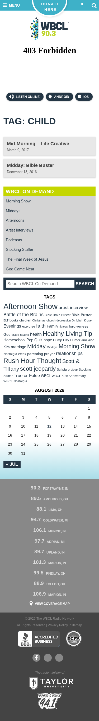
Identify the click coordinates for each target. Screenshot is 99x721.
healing (24, 334)
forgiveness (78, 326)
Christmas (38, 320)
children (25, 320)
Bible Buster (82, 315)
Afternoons (15, 220)
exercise (28, 326)
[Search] (94, 5)
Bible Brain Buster (57, 315)
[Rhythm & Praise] (49, 701)
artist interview (73, 307)
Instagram (59, 658)
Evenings (12, 326)
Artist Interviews (20, 230)
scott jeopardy (38, 368)
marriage (18, 347)
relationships (69, 353)
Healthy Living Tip (67, 333)
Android (61, 97)
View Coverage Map (52, 603)
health (36, 334)
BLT (5, 320)
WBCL (46, 376)
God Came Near (20, 269)
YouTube (48, 658)
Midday (36, 346)
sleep (74, 369)
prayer (49, 354)
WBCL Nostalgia (15, 381)
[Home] (82, 4)
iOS (86, 97)
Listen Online (27, 97)
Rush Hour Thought (32, 360)
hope (48, 340)
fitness (63, 326)
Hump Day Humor (66, 340)
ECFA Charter (74, 639)
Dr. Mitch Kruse (82, 320)
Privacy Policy (58, 625)
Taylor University (49, 683)
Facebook (36, 658)
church (50, 320)
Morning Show (18, 201)
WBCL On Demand (30, 191)
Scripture (63, 369)
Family (52, 326)
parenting (35, 354)
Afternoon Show (30, 306)
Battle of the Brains (23, 314)
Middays (13, 211)
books (14, 320)
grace (15, 334)
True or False (27, 375)
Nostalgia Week (14, 354)
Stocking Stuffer (19, 249)
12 (49, 426)
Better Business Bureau (38, 639)
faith (41, 326)
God (7, 335)
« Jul (12, 464)
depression (63, 320)
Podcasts (14, 240)
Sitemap (76, 625)
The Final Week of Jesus (27, 259)
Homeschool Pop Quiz (23, 340)
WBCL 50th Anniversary (69, 376)
